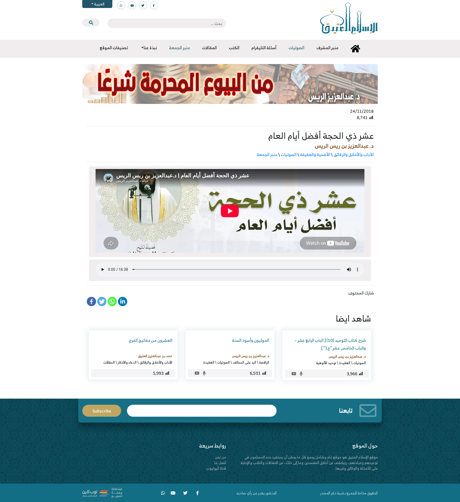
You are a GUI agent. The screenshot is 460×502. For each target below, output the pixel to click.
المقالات (109, 362)
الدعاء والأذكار (127, 362)
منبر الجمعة (267, 154)
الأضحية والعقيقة (315, 154)
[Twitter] (101, 301)
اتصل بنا (220, 462)
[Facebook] (91, 301)
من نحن (220, 457)
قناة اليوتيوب (216, 468)
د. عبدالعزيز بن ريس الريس (344, 145)
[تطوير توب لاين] (102, 492)
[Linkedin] (122, 301)
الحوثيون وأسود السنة (250, 340)
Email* (202, 408)
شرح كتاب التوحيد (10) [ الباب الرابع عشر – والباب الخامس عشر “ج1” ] (330, 344)
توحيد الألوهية (326, 363)
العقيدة (344, 363)
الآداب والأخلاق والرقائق (354, 154)
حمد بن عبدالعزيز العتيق (155, 356)
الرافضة (264, 362)
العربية (98, 4)
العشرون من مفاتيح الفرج (150, 340)
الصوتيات (289, 154)
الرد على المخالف (244, 362)
